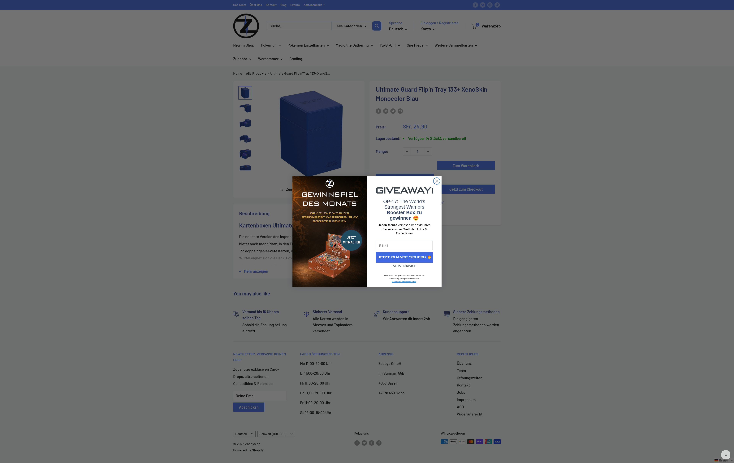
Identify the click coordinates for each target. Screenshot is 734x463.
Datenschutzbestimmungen (404, 282)
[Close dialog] (436, 181)
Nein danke (404, 266)
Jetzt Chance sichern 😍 (404, 257)
